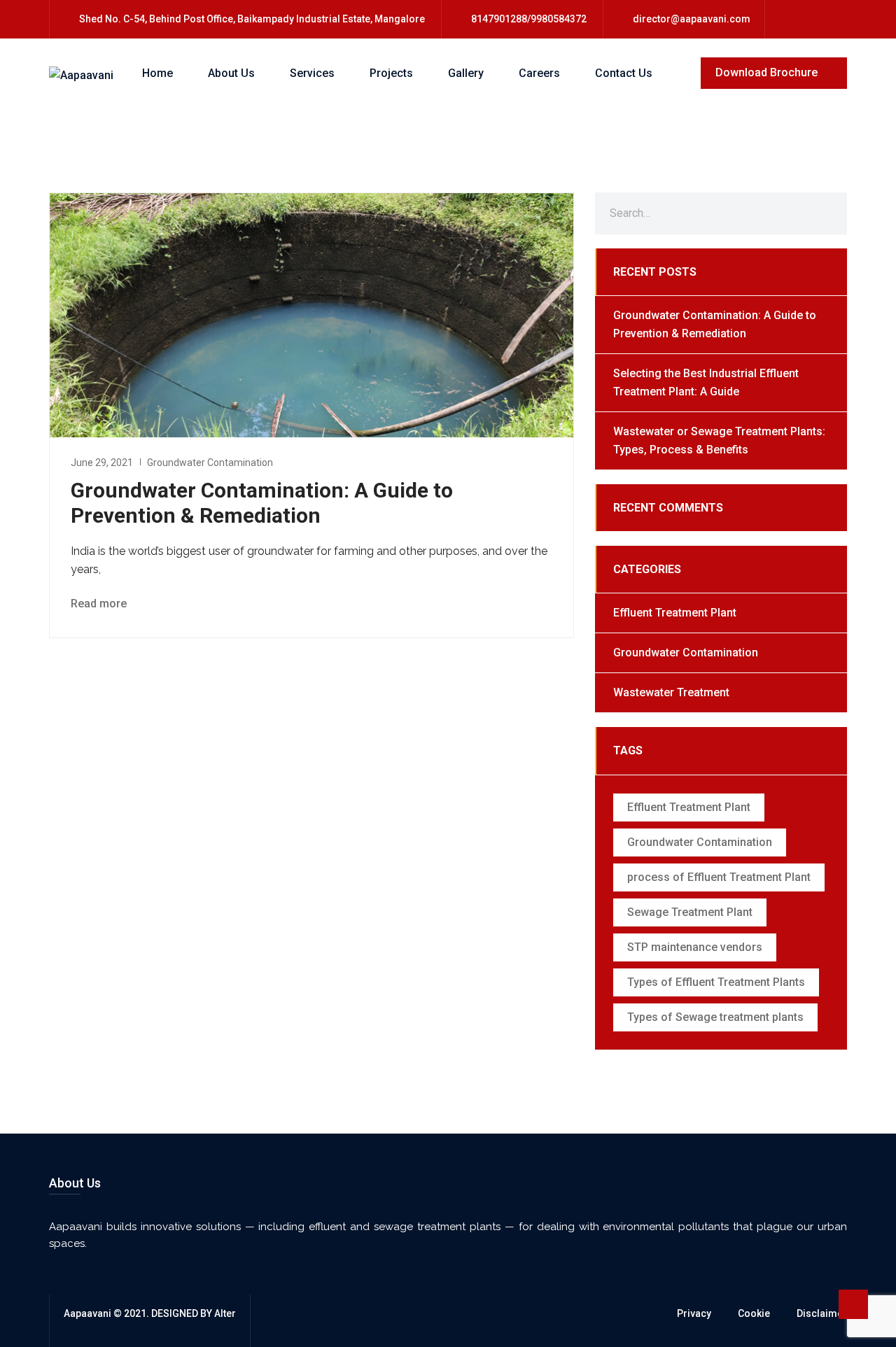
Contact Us (623, 73)
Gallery (466, 73)
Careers (539, 73)
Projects (391, 73)
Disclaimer (822, 1313)
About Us (231, 73)
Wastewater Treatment (671, 692)
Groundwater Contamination (210, 462)
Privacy (694, 1313)
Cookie (754, 1313)
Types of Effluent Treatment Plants (716, 982)
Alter (225, 1313)
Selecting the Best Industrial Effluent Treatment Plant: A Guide (706, 382)
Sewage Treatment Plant (689, 912)
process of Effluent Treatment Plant (719, 877)
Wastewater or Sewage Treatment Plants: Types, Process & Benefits (719, 440)
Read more (100, 603)
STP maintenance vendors (694, 947)
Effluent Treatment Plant (674, 612)
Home (157, 73)
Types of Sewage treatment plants (715, 1017)
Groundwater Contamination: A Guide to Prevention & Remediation (262, 503)
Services (312, 73)
